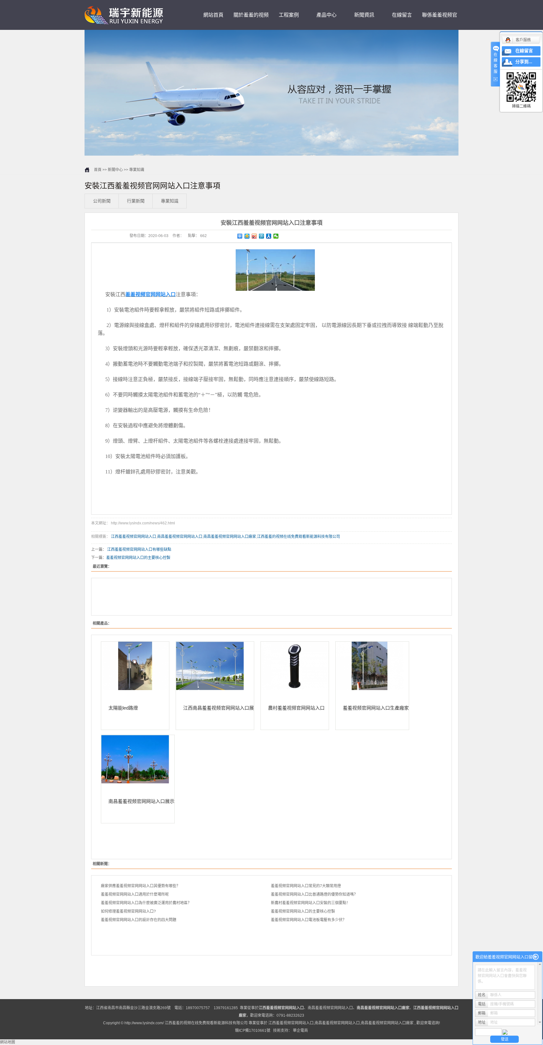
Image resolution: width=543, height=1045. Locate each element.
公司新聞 (102, 200)
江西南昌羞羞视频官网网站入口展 (218, 707)
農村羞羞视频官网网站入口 (296, 707)
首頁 (97, 170)
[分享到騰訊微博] (261, 236)
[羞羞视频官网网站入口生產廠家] (372, 666)
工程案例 (289, 15)
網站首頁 (213, 15)
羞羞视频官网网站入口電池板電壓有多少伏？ (308, 920)
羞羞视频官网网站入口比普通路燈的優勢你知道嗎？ (314, 894)
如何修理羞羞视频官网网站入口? (128, 911)
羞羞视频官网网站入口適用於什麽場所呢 (135, 894)
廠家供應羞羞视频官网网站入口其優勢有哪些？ (140, 886)
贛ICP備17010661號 (252, 1030)
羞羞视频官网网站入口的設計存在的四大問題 (138, 920)
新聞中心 (115, 170)
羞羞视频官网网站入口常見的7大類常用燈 (306, 886)
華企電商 (300, 1030)
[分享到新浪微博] (254, 236)
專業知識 (136, 170)
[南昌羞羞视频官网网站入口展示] (137, 759)
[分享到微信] (276, 236)
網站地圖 (7, 1042)
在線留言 (402, 15)
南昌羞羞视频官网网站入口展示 (141, 801)
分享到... (523, 61)
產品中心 (326, 15)
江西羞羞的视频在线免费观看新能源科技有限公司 (298, 536)
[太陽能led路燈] (135, 666)
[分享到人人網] (269, 236)
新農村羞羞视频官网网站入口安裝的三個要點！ (310, 903)
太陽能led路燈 (123, 707)
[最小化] (536, 957)
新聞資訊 (364, 15)
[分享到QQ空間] (247, 236)
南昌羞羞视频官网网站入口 (179, 536)
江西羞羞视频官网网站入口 (133, 536)
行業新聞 (136, 200)
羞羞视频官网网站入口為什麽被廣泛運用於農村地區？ (146, 903)
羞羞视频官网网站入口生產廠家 (376, 707)
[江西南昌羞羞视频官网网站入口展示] (215, 666)
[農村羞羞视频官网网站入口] (295, 666)
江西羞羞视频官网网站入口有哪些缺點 (139, 549)
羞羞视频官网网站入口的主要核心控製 (138, 558)
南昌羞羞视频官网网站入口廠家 (229, 536)
